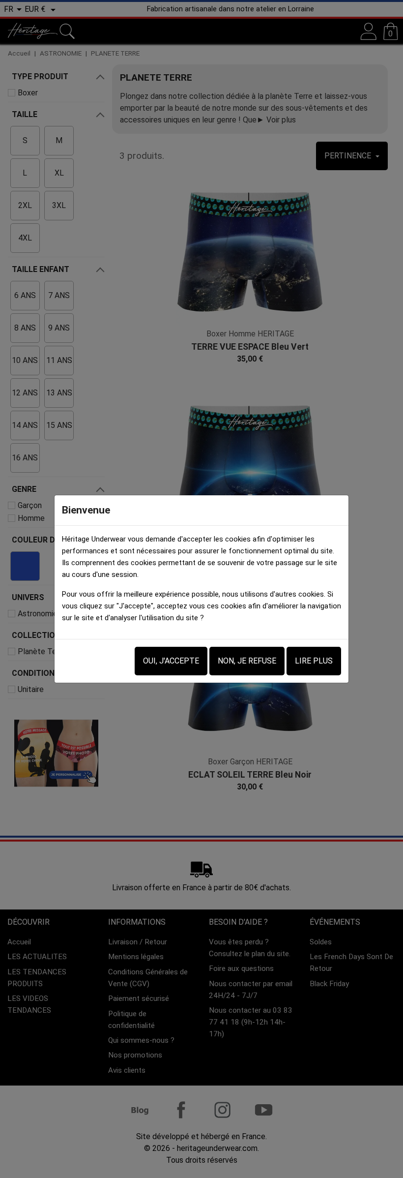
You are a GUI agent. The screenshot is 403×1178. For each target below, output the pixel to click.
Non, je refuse (247, 660)
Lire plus (314, 660)
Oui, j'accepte (171, 660)
